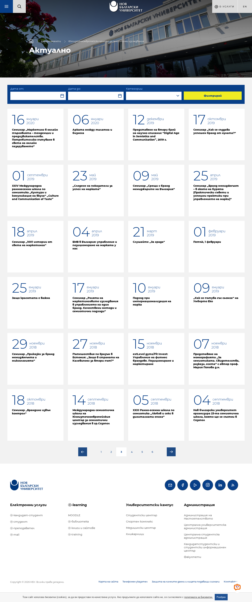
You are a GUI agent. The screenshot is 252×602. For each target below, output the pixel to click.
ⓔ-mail (14, 534)
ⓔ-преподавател (22, 528)
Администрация (199, 505)
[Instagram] (207, 485)
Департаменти (51, 41)
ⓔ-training (75, 534)
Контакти (230, 581)
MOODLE (74, 515)
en (245, 6)
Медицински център (141, 527)
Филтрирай (213, 95)
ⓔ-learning (77, 505)
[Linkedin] (220, 485)
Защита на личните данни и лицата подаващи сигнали (186, 581)
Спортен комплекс (139, 521)
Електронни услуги (28, 505)
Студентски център (141, 515)
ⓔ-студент (18, 521)
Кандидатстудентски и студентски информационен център (205, 547)
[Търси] (19, 6)
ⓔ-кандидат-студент (26, 515)
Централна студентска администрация (202, 536)
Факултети (192, 557)
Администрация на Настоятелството (198, 517)
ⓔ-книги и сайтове (81, 528)
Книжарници (135, 534)
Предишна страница (82, 451)
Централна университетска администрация (205, 526)
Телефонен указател (135, 581)
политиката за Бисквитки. (198, 597)
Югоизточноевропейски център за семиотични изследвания (106, 41)
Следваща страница (171, 451)
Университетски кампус (149, 505)
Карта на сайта (108, 581)
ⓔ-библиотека (78, 521)
